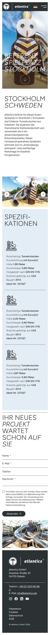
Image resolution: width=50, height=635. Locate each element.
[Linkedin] (21, 598)
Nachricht (8, 478)
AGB (11, 618)
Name (5, 455)
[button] (6, 194)
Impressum (15, 608)
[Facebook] (16, 598)
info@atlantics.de (27, 593)
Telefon (6, 471)
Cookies (13, 612)
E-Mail (6, 463)
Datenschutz (16, 615)
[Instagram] (10, 598)
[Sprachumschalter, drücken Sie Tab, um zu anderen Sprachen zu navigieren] (35, 6)
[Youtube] (27, 598)
